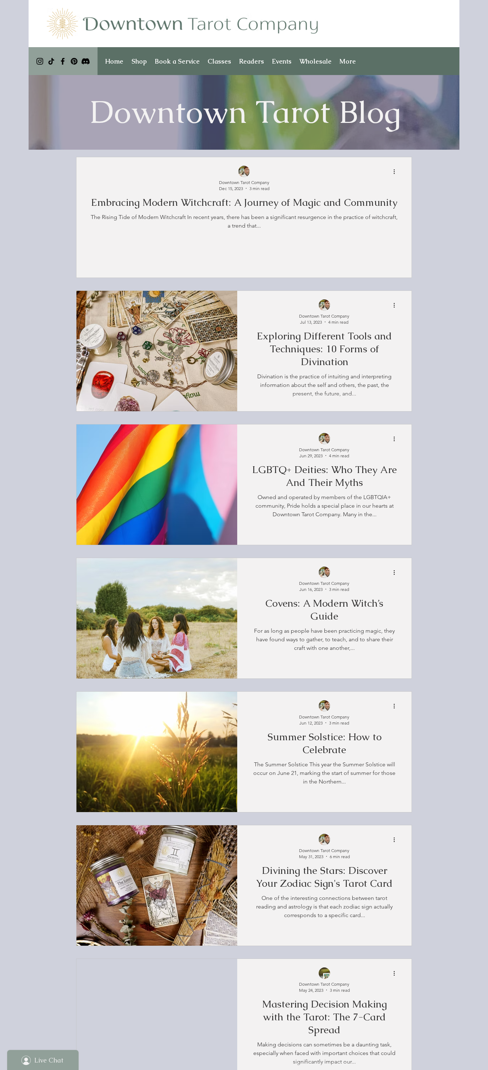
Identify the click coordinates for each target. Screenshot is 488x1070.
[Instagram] (39, 61)
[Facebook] (62, 61)
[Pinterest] (74, 61)
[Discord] (85, 61)
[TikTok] (51, 61)
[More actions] (396, 172)
